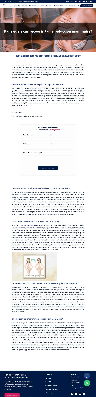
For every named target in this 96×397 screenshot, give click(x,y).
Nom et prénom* (28, 135)
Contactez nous (12, 395)
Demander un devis (87, 5)
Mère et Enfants (50, 382)
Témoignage (72, 5)
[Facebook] (86, 1)
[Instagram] (84, 1)
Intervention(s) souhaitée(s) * (32, 153)
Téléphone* (26, 144)
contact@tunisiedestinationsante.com (81, 388)
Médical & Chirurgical (59, 5)
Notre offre (17, 5)
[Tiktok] (91, 1)
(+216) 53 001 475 (75, 382)
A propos (24, 5)
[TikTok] (84, 394)
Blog (67, 2)
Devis (71, 2)
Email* (50, 135)
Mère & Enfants (33, 5)
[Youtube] (88, 1)
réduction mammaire (31, 225)
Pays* (50, 144)
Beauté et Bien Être (51, 385)
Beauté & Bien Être (46, 5)
